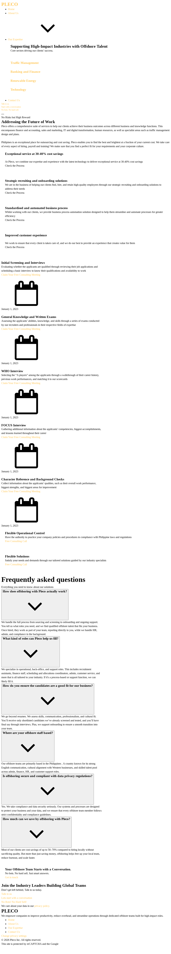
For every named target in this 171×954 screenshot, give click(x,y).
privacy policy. (42, 905)
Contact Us (14, 931)
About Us (13, 923)
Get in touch (11, 877)
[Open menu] (2, 114)
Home (11, 919)
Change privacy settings (14, 935)
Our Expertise (15, 927)
